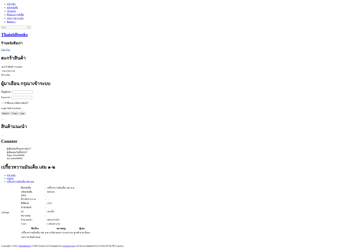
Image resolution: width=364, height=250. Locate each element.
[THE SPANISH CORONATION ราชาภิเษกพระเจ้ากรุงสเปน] (2, 134)
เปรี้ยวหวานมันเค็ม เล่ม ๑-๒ (20, 181)
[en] (8, 50)
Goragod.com (68, 246)
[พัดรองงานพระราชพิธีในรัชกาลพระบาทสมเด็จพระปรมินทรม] (1, 134)
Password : (6, 97)
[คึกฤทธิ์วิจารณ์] (3, 134)
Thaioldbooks (14, 34)
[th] (3, 50)
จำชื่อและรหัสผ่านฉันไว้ (16, 103)
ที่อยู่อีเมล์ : (6, 92)
